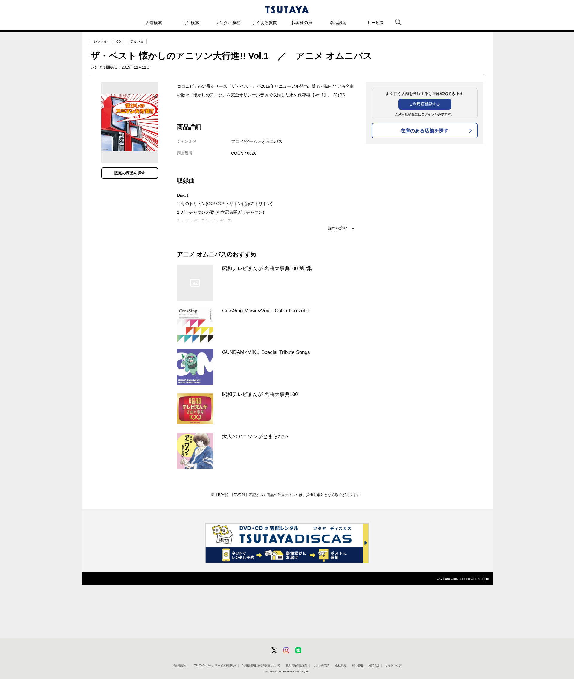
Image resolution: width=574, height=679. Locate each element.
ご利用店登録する (424, 104)
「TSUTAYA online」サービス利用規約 (213, 665)
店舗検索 (153, 22)
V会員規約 (179, 665)
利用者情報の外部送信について (261, 665)
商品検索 (190, 22)
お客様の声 (301, 22)
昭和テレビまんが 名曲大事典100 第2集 (267, 268)
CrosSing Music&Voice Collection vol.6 (265, 310)
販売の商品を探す (129, 173)
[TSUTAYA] (287, 9)
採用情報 (357, 665)
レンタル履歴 (227, 22)
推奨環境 (373, 665)
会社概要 (340, 665)
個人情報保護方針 (296, 665)
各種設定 (338, 22)
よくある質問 (264, 22)
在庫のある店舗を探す (424, 130)
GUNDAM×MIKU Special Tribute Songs (266, 352)
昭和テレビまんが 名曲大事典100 (260, 394)
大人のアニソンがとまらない (255, 436)
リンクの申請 (321, 665)
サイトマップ (393, 665)
